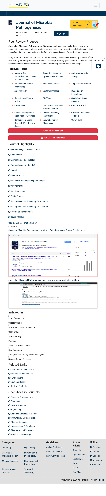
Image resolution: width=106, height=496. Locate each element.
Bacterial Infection (51, 91)
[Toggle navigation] (95, 5)
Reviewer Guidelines (55, 456)
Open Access (79, 454)
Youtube (96, 464)
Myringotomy (16, 186)
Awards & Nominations (53, 131)
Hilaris (101, 480)
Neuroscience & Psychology (31, 462)
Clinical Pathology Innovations (51, 114)
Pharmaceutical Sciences (9, 471)
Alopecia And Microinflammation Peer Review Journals (25, 76)
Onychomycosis (17, 191)
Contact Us (78, 459)
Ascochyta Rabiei (51, 83)
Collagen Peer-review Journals (81, 114)
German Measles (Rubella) (22, 160)
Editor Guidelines (54, 451)
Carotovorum (20, 105)
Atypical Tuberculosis (81, 83)
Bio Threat (47, 98)
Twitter (95, 451)
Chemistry (6, 447)
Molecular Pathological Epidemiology (27, 180)
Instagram (97, 460)
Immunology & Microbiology (30, 454)
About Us (77, 450)
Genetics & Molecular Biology (10, 454)
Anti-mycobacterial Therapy (79, 75)
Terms (75, 463)
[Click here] (18, 5)
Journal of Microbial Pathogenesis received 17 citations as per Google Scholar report (46, 230)
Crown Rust (76, 120)
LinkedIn (96, 456)
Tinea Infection (17, 217)
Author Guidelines (54, 447)
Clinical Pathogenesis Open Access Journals (24, 114)
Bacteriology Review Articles (23, 100)
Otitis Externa (16, 196)
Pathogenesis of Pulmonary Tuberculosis (29, 201)
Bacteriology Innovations (77, 92)
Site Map (77, 472)
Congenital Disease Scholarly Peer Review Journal (24, 123)
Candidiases (16, 154)
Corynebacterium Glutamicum (50, 121)
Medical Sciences (10, 461)
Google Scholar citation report (22, 223)
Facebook (97, 447)
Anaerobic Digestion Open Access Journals (53, 75)
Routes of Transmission (21, 212)
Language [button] (60, 33)
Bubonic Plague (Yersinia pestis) (25, 149)
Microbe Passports (19, 175)
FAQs (75, 467)
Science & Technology (29, 471)
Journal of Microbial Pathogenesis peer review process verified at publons (43, 280)
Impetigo (14, 170)
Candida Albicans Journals (79, 100)
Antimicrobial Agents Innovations (23, 85)
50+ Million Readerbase (54, 138)
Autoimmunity (20, 91)
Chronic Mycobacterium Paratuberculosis (53, 107)
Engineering (29, 447)
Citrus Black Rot (78, 105)
